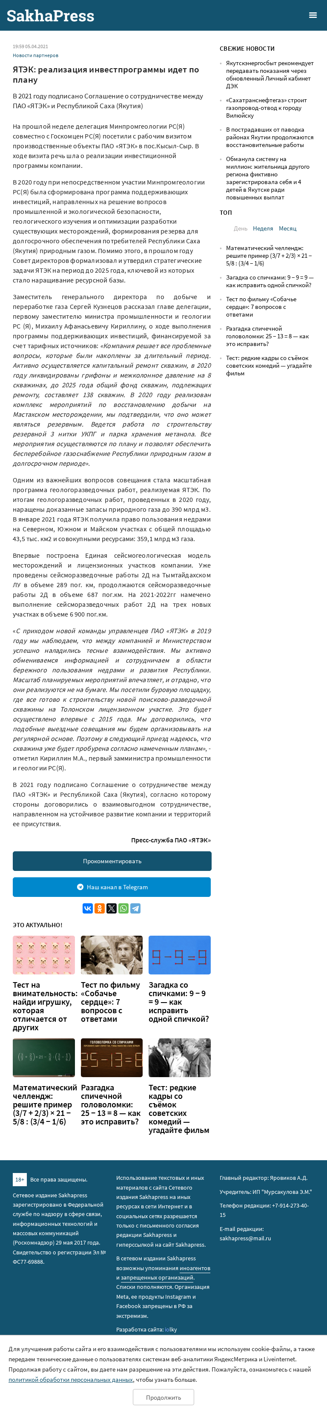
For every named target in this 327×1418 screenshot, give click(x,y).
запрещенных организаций (157, 1277)
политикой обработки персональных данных (71, 1379)
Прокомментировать (112, 861)
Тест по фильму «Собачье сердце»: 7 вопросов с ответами (110, 1002)
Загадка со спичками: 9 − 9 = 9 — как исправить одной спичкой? (179, 1002)
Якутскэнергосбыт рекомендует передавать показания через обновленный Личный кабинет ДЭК (270, 74)
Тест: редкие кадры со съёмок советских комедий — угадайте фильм (179, 1108)
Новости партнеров (35, 55)
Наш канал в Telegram (117, 887)
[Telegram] (135, 908)
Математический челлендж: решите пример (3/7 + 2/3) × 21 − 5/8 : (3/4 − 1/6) (45, 1104)
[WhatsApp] (123, 908)
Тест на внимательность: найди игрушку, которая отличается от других (45, 1006)
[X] (111, 908)
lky (171, 1329)
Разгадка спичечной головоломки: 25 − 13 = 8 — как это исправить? (111, 1104)
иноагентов (195, 1268)
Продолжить (163, 1397)
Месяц (287, 228)
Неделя (263, 228)
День (240, 228)
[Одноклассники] (100, 908)
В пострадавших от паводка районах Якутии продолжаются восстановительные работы (270, 137)
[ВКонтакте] (88, 908)
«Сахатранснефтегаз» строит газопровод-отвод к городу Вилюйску (266, 107)
